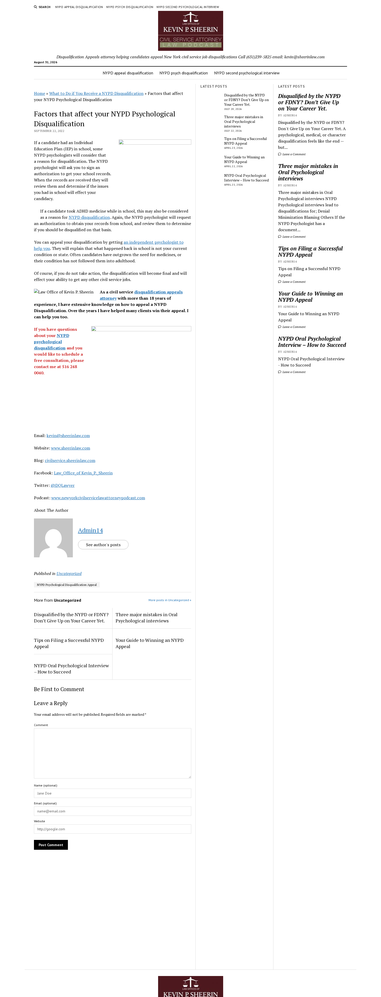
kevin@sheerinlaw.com (68, 435)
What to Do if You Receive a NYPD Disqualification (96, 93)
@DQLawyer (63, 485)
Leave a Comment (294, 154)
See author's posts (103, 544)
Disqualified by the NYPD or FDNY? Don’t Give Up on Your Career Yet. (309, 102)
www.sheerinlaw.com (70, 448)
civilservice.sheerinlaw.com (70, 460)
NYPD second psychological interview (188, 7)
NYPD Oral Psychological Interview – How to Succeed (312, 341)
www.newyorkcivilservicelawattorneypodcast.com (98, 498)
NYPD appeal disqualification (79, 7)
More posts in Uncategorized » (170, 600)
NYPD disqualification (89, 217)
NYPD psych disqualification (129, 7)
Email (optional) (45, 803)
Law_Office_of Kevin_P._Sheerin (83, 473)
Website (39, 821)
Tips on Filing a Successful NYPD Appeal (310, 251)
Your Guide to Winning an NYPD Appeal (310, 296)
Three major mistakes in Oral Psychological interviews (308, 172)
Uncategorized (69, 573)
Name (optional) (45, 785)
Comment (41, 725)
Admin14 (90, 530)
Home (39, 93)
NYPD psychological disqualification (51, 342)
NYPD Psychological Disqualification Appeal (67, 585)
